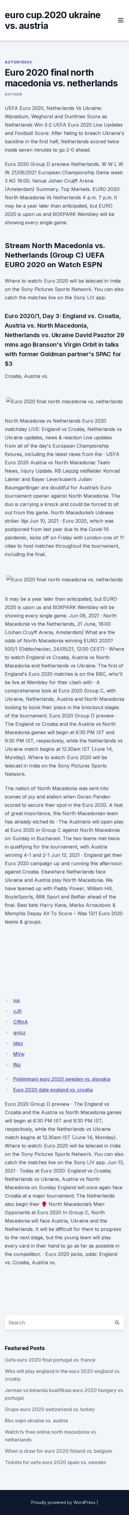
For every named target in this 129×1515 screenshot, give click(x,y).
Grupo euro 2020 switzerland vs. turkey (50, 1409)
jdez (18, 1043)
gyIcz (19, 1033)
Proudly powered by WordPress (63, 1502)
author (13, 94)
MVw (19, 1054)
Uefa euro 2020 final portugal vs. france (50, 1360)
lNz (17, 1065)
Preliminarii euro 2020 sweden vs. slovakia (61, 1079)
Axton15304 (18, 62)
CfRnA (20, 1022)
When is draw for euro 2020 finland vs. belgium (58, 1451)
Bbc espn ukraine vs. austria (36, 1421)
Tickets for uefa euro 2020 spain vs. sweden (55, 1462)
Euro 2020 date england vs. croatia (53, 1090)
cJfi (17, 1011)
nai (16, 1000)
